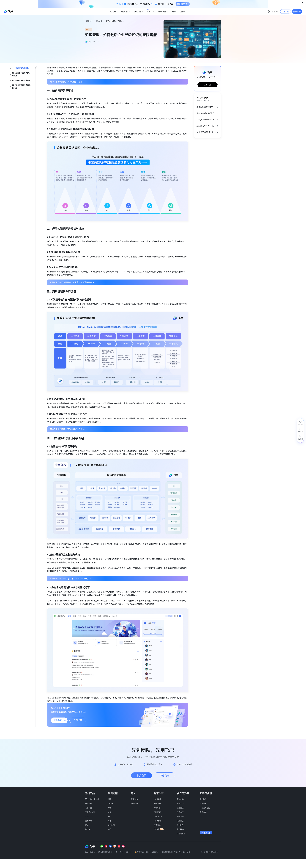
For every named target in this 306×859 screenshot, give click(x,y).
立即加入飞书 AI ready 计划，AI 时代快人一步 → (70, 578)
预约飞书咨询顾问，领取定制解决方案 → (67, 81)
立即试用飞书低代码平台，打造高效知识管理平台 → (72, 282)
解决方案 (99, 21)
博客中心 (89, 21)
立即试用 (207, 84)
